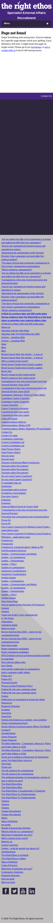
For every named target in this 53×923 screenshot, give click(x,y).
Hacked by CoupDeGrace (13, 571)
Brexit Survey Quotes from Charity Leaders (21, 364)
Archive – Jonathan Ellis (13, 337)
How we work (7, 879)
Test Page (6, 764)
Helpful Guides (8, 578)
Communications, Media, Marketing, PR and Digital (26, 429)
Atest (3, 344)
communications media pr (13, 422)
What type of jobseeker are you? (16, 835)
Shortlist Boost (8, 733)
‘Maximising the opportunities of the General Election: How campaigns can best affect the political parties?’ (22, 256)
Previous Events (9, 682)
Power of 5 (6, 676)
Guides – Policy (9, 564)
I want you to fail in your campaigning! (19, 615)
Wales (4, 818)
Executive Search (9, 496)
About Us (5, 327)
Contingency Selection (12, 439)
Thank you (6, 767)
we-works (6, 825)
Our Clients (6, 666)
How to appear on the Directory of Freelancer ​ (23, 605)
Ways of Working (9, 821)
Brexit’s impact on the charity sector (18, 375)
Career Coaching (9, 405)
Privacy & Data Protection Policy (17, 686)
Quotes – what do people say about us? (20, 848)
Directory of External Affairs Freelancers (20, 463)
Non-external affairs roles (13, 662)
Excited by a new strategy (13, 493)
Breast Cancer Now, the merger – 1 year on (22, 354)
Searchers (6, 713)
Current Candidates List (12, 442)
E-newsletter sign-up (11, 483)
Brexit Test (6, 371)
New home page (9, 645)
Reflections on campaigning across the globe (23, 699)
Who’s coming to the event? (14, 361)
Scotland (5, 710)
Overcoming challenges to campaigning (20, 669)
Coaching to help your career (15, 412)
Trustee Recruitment (11, 811)
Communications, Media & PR (15, 425)
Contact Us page (9, 435)
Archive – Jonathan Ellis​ (13, 341)
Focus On (6, 520)
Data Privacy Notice (11, 449)
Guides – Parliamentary (12, 561)
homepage (36, 47)
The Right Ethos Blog (11, 784)
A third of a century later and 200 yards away (22, 324)
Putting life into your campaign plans (18, 689)
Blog (3, 347)
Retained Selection (10, 706)
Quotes (4, 696)
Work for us (6, 842)
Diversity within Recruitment (14, 466)
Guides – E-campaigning (13, 557)
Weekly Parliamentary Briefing (16, 828)
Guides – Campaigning (12, 581)
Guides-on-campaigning (13, 567)
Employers (6, 486)
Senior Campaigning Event (14, 723)
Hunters (5, 608)
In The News (7, 618)
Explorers (6, 500)
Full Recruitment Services (13, 550)
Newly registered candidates (15, 649)
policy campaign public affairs (15, 672)
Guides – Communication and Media (19, 554)
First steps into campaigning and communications (25, 517)
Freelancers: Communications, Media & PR (22, 547)
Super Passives (9, 737)
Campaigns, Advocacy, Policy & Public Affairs (23, 395)
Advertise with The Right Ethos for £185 (20, 334)
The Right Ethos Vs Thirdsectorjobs (18, 794)
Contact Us (6, 432)
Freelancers (7, 540)
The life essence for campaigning (17, 770)
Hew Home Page (9, 601)
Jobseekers (7, 622)
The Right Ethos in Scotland (14, 855)
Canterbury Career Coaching (15, 398)
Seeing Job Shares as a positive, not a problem (24, 720)
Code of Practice (9, 419)
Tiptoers (5, 801)
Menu (7, 23)
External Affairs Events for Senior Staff (19, 506)
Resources (6, 703)
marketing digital (9, 625)
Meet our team (8, 628)
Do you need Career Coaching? (16, 476)
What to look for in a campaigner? (17, 831)
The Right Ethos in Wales (13, 858)
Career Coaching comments (14, 408)
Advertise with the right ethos (15, 331)
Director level (7, 456)
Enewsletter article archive (14, 490)
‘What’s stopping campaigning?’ (16, 270)
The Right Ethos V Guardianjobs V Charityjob (23, 791)
